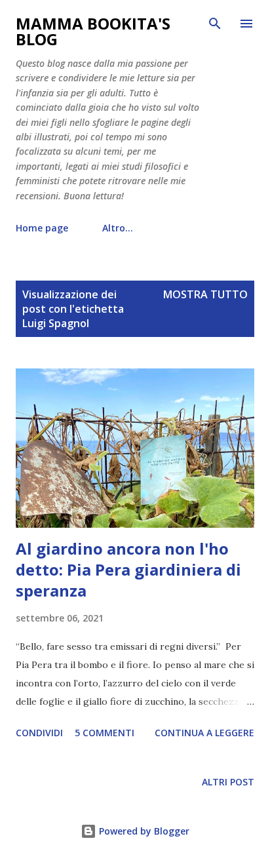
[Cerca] (215, 23)
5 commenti (104, 732)
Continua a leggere (204, 732)
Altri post (228, 782)
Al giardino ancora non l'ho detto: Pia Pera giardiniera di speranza (128, 569)
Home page (42, 228)
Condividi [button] (39, 732)
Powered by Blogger (142, 831)
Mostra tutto (205, 294)
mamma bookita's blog (93, 31)
